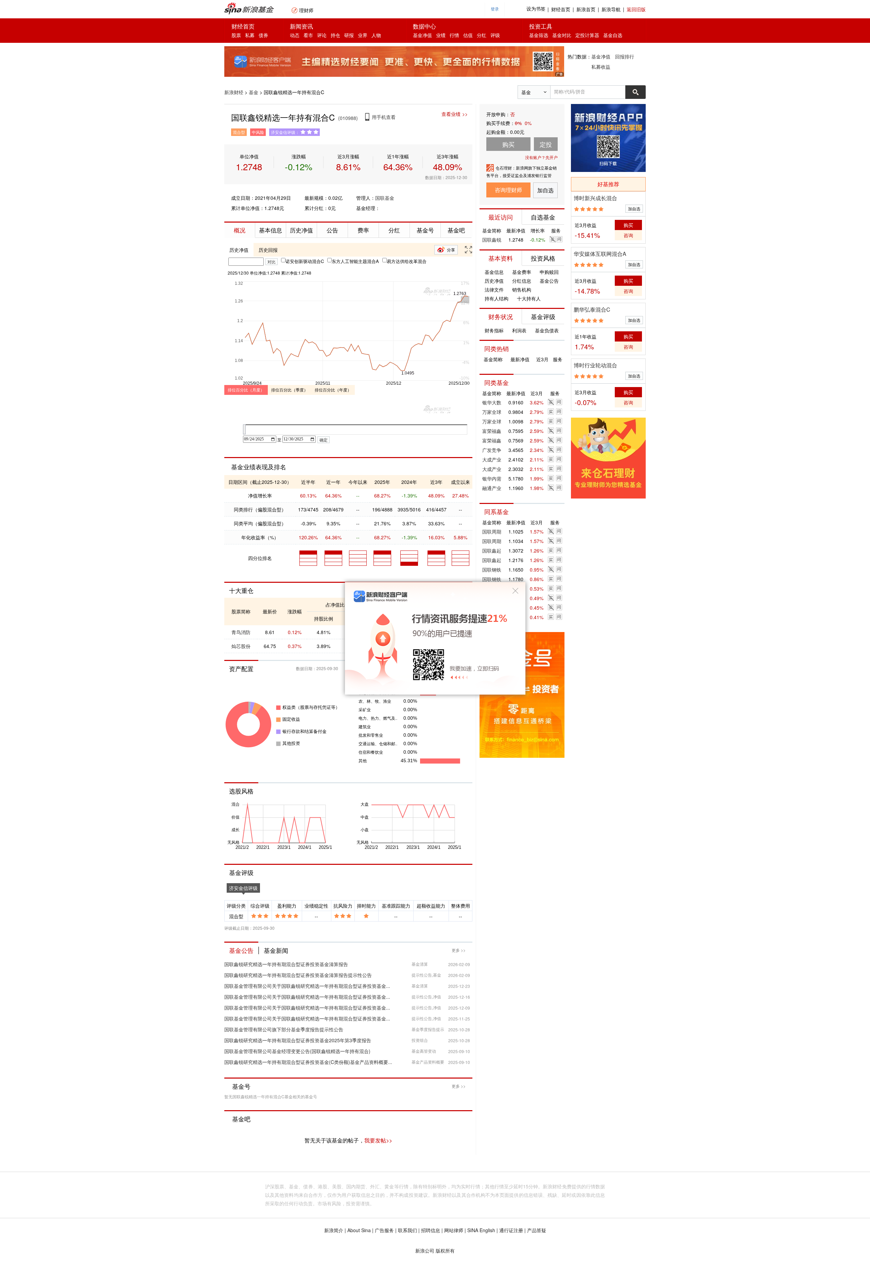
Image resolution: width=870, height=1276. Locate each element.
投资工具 (540, 26)
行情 (454, 35)
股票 (236, 35)
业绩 (441, 35)
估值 (468, 35)
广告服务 (384, 1230)
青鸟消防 (240, 632)
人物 (376, 35)
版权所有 (445, 1250)
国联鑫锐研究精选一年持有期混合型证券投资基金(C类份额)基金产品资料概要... (308, 1062)
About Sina (359, 1230)
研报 (349, 35)
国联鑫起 (491, 550)
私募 (250, 35)
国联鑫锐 (491, 239)
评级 (495, 35)
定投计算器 (587, 35)
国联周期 (491, 531)
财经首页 (560, 9)
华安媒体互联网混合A (600, 254)
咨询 (628, 235)
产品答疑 (536, 1230)
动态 (294, 35)
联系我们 (407, 1230)
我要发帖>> (378, 1140)
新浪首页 (585, 9)
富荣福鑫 (491, 430)
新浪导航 (611, 9)
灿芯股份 (240, 646)
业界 (362, 35)
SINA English (481, 1230)
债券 (263, 35)
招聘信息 (430, 1230)
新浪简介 (333, 1230)
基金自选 (612, 35)
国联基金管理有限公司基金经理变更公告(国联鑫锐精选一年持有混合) (297, 1051)
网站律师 (453, 1230)
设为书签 (535, 9)
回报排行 (624, 56)
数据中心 (424, 26)
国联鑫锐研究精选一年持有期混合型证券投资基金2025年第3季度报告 (297, 1040)
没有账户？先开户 (541, 157)
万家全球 (491, 411)
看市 (308, 35)
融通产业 (491, 488)
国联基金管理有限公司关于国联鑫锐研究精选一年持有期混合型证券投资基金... (307, 985)
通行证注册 (511, 1230)
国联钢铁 (491, 569)
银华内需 (491, 478)
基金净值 (422, 35)
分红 (481, 35)
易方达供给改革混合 (407, 261)
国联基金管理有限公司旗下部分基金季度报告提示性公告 (283, 1029)
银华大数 (491, 402)
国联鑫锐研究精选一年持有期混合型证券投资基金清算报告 (286, 964)
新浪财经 (233, 92)
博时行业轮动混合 (595, 365)
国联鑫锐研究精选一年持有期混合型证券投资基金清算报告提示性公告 (298, 975)
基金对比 (561, 35)
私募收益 (600, 66)
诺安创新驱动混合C (304, 261)
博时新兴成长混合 (595, 198)
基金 (253, 92)
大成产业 (491, 459)
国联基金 (384, 197)
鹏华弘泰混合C (592, 309)
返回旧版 (636, 9)
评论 (322, 35)
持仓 (335, 35)
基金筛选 (538, 35)
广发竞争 (491, 450)
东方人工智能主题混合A (355, 261)
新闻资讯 (301, 26)
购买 (628, 225)
